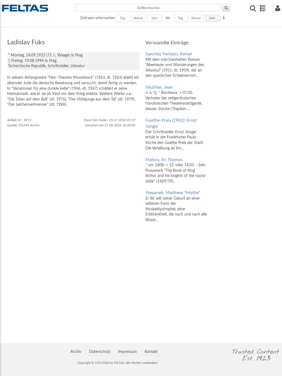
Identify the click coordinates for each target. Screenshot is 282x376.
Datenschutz (99, 352)
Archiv (75, 352)
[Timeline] (262, 8)
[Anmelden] (277, 8)
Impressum (127, 352)
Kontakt (151, 352)
